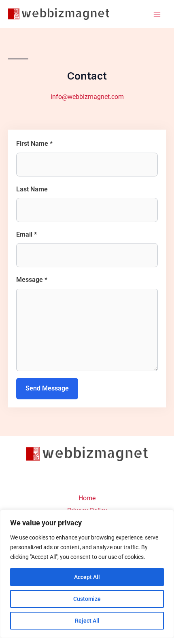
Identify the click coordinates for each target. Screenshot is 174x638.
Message (31, 279)
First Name (34, 143)
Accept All (87, 577)
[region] (87, 574)
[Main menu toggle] (157, 14)
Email (26, 234)
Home (87, 498)
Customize (87, 599)
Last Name (32, 189)
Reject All (87, 620)
